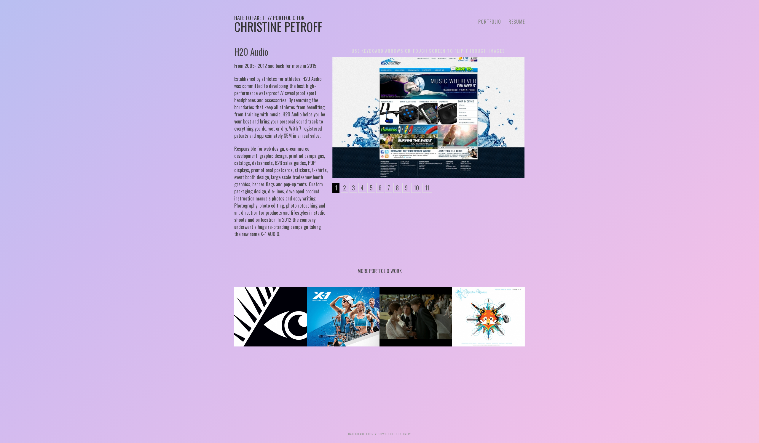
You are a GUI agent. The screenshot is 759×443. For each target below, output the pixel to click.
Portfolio (489, 21)
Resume (516, 21)
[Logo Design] (270, 316)
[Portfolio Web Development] (488, 316)
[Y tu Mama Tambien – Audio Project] (416, 316)
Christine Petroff (278, 25)
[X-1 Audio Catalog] (343, 316)
